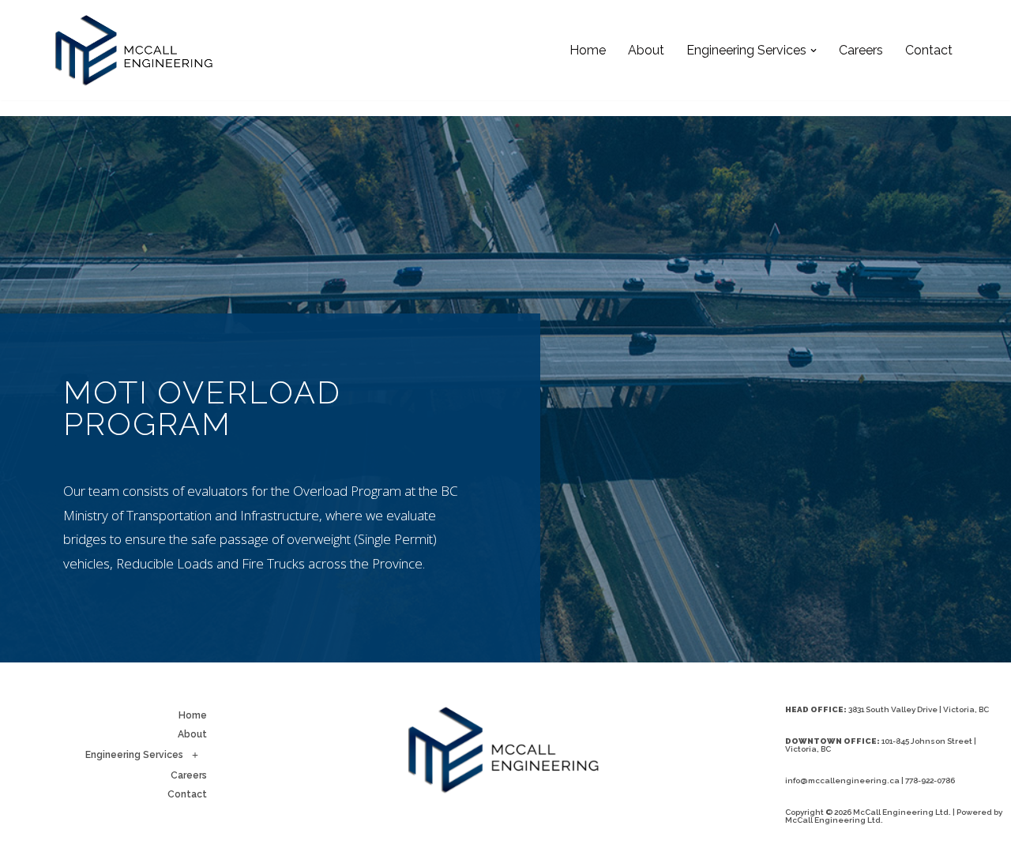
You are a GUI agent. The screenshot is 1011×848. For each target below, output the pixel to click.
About (646, 50)
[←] (134, 50)
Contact (929, 50)
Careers (861, 50)
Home (587, 50)
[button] (813, 50)
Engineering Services (134, 754)
